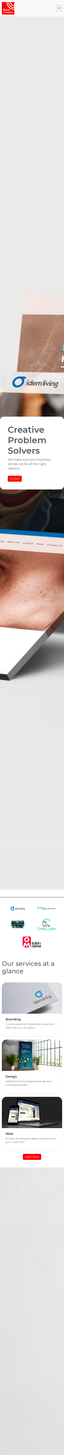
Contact (15, 478)
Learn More (32, 1156)
